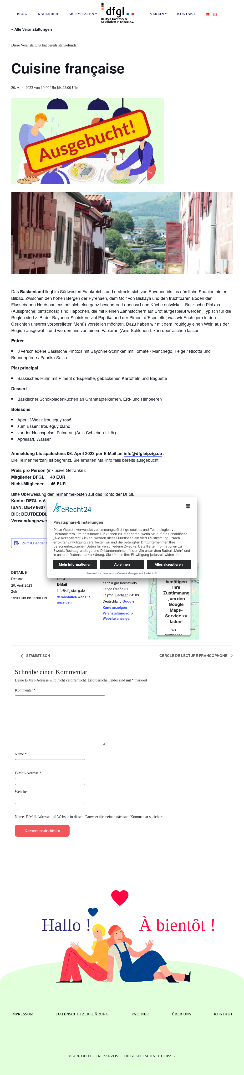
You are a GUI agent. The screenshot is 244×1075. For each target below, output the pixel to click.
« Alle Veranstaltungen (31, 29)
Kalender (48, 14)
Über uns (181, 1014)
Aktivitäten (81, 14)
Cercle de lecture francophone (193, 655)
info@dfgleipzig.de (143, 453)
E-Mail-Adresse (28, 773)
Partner (140, 1014)
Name (21, 754)
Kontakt (186, 14)
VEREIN (157, 14)
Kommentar (25, 690)
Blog (22, 14)
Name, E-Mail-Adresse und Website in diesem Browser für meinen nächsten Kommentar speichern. (89, 817)
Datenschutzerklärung (82, 1014)
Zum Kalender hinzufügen (43, 543)
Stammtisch (37, 655)
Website (21, 792)
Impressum (22, 1014)
